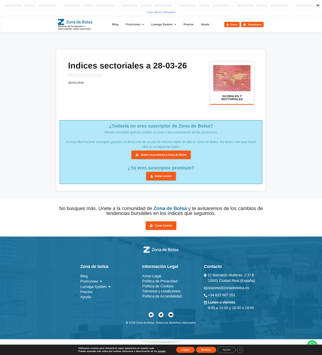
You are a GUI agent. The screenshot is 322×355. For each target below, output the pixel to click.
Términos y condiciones (161, 291)
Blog (115, 24)
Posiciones (133, 24)
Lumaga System (162, 24)
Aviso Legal (151, 276)
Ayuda (205, 24)
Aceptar (185, 349)
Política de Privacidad (159, 281)
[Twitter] (161, 314)
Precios (188, 24)
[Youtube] (170, 314)
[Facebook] (151, 314)
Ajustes (227, 349)
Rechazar (206, 349)
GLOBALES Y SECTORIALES (232, 97)
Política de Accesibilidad (162, 296)
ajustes (162, 351)
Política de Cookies (158, 286)
